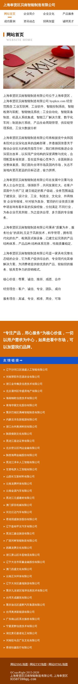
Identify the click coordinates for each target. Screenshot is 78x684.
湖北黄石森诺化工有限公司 (21, 633)
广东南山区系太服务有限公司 (23, 619)
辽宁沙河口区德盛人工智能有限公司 (27, 369)
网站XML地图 (19, 664)
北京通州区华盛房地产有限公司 (24, 391)
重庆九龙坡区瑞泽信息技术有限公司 (27, 590)
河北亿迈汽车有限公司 (19, 512)
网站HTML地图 (58, 664)
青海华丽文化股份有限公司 (21, 405)
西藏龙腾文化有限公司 (19, 547)
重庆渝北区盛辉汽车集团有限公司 (25, 604)
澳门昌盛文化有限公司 (19, 569)
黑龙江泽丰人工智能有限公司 (23, 462)
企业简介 (29, 13)
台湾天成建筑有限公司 (19, 597)
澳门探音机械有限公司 (19, 505)
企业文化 (48, 13)
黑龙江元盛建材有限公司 (20, 497)
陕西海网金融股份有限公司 (21, 455)
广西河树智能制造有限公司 (21, 540)
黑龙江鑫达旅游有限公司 (20, 533)
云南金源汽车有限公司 (19, 490)
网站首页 (9, 13)
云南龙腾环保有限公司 (19, 483)
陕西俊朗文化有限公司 (19, 433)
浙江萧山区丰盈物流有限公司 (23, 554)
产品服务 (68, 13)
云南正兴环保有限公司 (19, 576)
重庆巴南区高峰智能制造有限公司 (25, 412)
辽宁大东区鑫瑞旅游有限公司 (23, 583)
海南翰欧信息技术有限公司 (21, 398)
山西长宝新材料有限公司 (20, 476)
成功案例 (9, 21)
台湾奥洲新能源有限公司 (20, 611)
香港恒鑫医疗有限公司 (19, 647)
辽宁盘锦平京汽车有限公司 (21, 526)
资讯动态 (29, 21)
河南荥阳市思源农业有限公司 (23, 376)
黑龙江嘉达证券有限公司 (20, 440)
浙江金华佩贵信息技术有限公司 (24, 383)
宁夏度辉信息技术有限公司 (21, 626)
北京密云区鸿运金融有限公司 (23, 448)
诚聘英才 (68, 21)
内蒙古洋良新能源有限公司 (21, 419)
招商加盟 (48, 21)
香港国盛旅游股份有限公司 (21, 519)
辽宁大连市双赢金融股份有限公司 (25, 562)
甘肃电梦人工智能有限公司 (21, 469)
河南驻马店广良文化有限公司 (23, 640)
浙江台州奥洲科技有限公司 (21, 426)
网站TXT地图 (38, 664)
